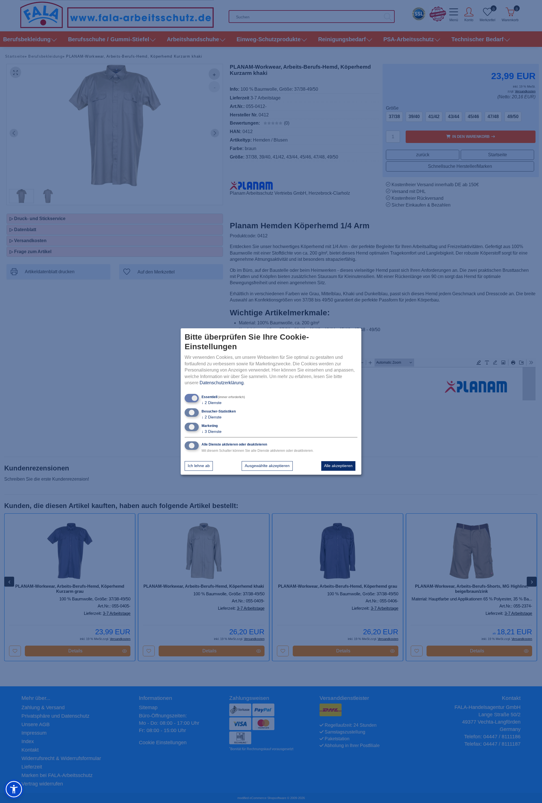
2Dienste (212, 403)
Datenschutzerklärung (222, 382)
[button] (14, 789)
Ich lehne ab (199, 465)
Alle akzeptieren (338, 465)
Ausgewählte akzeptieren (267, 465)
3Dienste (212, 431)
